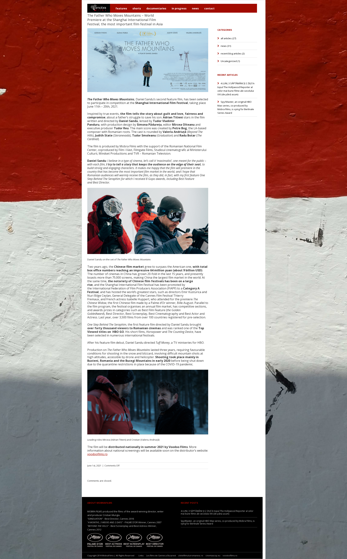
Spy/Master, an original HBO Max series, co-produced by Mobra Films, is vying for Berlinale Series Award (235, 107)
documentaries (156, 8)
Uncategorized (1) (230, 61)
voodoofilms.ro (97, 454)
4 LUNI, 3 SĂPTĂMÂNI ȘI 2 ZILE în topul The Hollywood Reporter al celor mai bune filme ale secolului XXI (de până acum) (235, 89)
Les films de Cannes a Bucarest (161, 555)
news (195, 8)
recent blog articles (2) (233, 53)
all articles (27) (228, 38)
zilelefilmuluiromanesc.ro (190, 555)
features (121, 8)
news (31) (226, 46)
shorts (136, 8)
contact (209, 8)
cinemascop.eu (212, 555)
